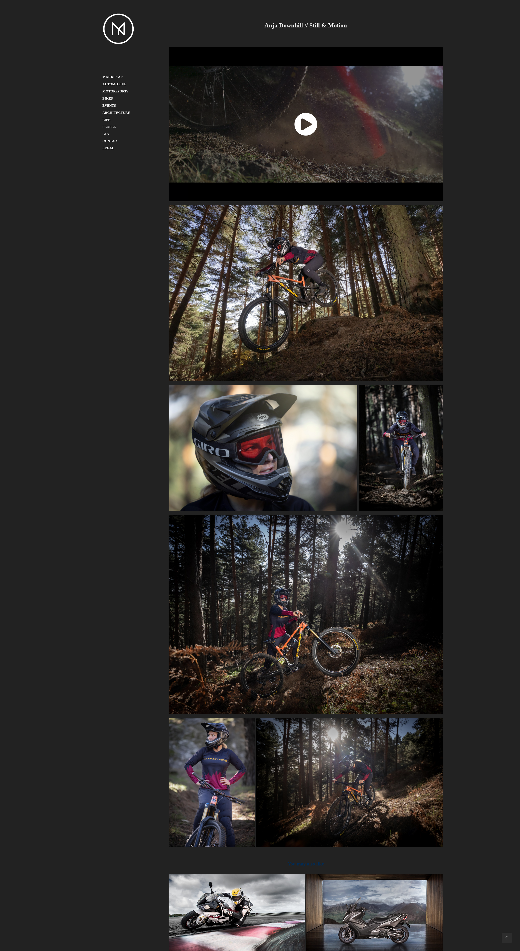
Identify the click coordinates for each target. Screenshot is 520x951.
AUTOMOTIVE (114, 84)
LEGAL (108, 148)
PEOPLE (109, 127)
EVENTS (109, 105)
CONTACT (110, 141)
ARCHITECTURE (116, 113)
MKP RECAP (112, 77)
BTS (105, 134)
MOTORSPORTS (115, 91)
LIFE (106, 120)
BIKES (107, 98)
